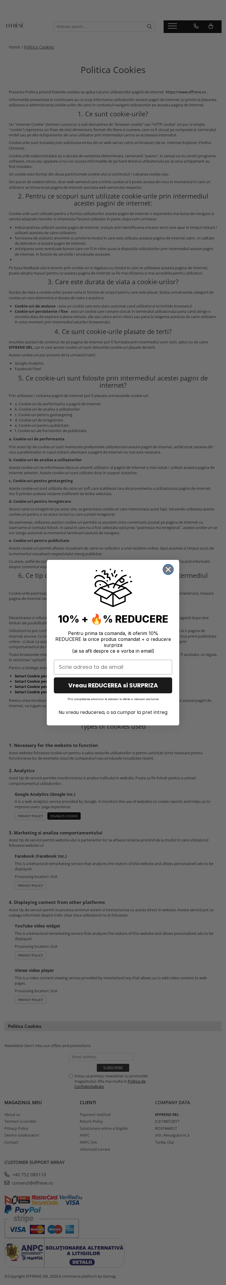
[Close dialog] (168, 569)
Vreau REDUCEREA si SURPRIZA (113, 685)
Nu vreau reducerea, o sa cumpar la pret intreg (113, 712)
